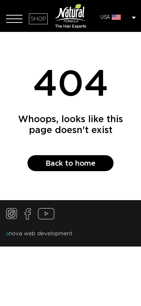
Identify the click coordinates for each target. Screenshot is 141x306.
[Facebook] (28, 215)
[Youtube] (46, 215)
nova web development (38, 233)
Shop (38, 19)
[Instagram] (12, 215)
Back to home (70, 163)
